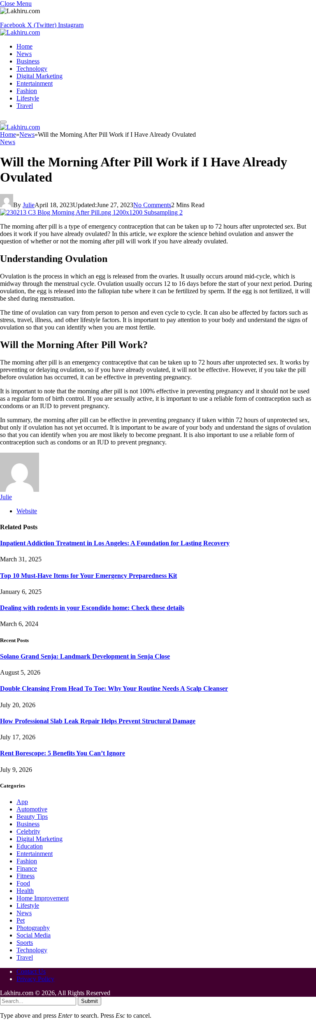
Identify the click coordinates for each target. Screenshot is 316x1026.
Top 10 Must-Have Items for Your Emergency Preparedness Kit (88, 575)
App (22, 801)
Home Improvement (42, 898)
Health (25, 890)
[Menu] (3, 122)
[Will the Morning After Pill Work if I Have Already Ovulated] (91, 212)
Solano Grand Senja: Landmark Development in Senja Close (85, 656)
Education (29, 846)
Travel (24, 105)
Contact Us (31, 971)
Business (28, 61)
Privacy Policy (35, 978)
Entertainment (34, 83)
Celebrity (28, 831)
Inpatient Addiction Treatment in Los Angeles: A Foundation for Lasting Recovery (115, 543)
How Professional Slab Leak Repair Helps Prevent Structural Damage (97, 721)
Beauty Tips (32, 816)
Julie (29, 204)
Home (24, 46)
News (24, 53)
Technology (31, 68)
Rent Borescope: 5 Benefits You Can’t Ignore (62, 753)
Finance (26, 868)
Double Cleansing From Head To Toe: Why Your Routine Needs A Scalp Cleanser (114, 688)
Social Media (33, 935)
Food (23, 883)
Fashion (26, 90)
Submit (89, 1001)
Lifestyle (27, 98)
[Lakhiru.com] (20, 32)
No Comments (152, 204)
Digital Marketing (39, 75)
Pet (20, 920)
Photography (33, 927)
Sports (24, 942)
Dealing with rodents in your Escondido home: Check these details (92, 607)
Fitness (25, 875)
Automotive (31, 809)
